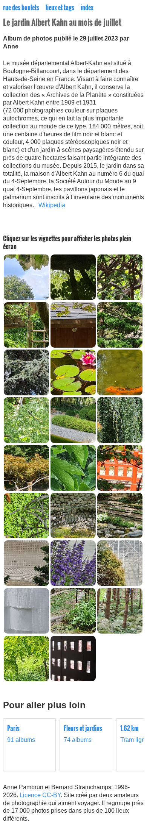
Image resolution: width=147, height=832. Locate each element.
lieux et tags (60, 7)
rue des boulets (21, 7)
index (87, 7)
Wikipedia (51, 205)
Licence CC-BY (40, 795)
